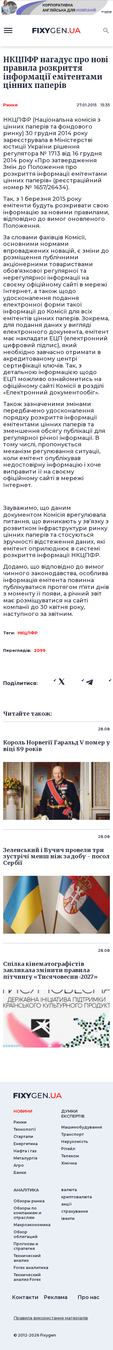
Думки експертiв (72, 1114)
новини (22, 1111)
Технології (24, 1129)
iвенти (68, 1218)
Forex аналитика (30, 1267)
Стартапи (23, 1136)
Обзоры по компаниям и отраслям (27, 1213)
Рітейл (68, 1148)
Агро (18, 1165)
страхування (74, 1211)
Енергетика (25, 1143)
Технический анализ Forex (27, 1277)
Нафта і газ (24, 1151)
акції (66, 1204)
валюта (69, 1189)
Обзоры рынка (29, 1201)
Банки (19, 1172)
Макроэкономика (32, 1224)
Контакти (25, 1297)
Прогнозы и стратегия (25, 1246)
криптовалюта (76, 1197)
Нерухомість (74, 1141)
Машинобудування (81, 1127)
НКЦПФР (28, 632)
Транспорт (72, 1134)
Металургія (25, 1158)
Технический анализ (27, 1258)
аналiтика (26, 1189)
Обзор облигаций (25, 1234)
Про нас (89, 1297)
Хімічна (69, 1163)
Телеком (70, 1156)
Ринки (10, 104)
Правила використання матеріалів (50, 1317)
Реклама (55, 1297)
